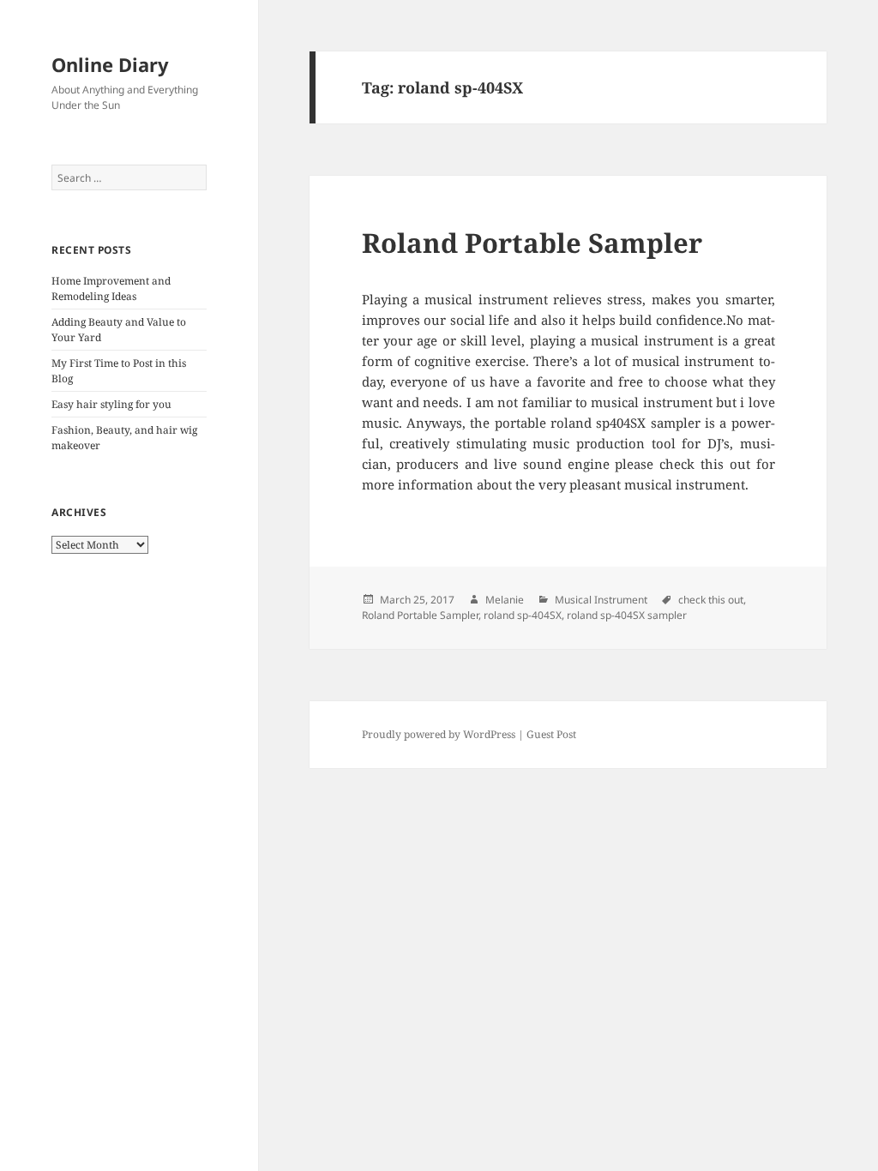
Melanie (504, 599)
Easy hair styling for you (111, 404)
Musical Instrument (601, 599)
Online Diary (110, 64)
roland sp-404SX (523, 615)
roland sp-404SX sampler (627, 615)
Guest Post (551, 734)
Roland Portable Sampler (532, 243)
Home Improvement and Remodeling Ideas (111, 288)
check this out (710, 599)
